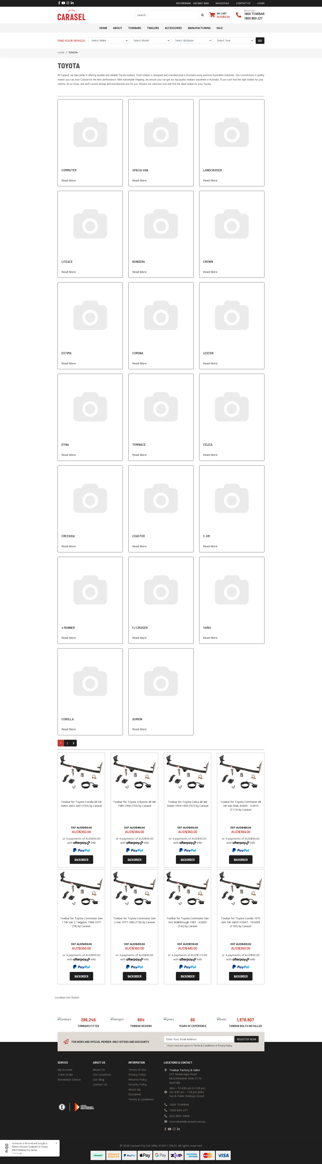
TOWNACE (139, 444)
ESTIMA (66, 353)
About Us (99, 1069)
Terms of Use (137, 1069)
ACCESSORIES (173, 28)
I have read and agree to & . (200, 1045)
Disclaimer (135, 1094)
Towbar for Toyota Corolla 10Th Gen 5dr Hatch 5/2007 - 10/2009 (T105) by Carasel (240, 922)
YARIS (207, 627)
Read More (68, 180)
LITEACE (67, 261)
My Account (65, 1069)
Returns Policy (137, 1079)
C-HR (206, 536)
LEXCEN (208, 353)
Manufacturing (199, 28)
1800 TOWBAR (254, 14)
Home (103, 28)
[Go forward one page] (73, 743)
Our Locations (102, 1074)
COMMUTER (68, 170)
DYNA (65, 444)
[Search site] (202, 15)
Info (93, 842)
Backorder (81, 860)
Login (260, 3)
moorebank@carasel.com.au (187, 1121)
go (260, 40)
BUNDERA (138, 261)
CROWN (208, 261)
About (117, 28)
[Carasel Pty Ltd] (72, 14)
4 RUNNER (68, 627)
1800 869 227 (253, 18)
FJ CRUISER (140, 627)
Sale (220, 28)
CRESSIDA (68, 536)
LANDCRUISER (212, 170)
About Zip (134, 1089)
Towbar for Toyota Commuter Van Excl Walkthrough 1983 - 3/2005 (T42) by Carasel (188, 922)
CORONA (137, 353)
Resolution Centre (69, 1079)
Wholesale (222, 3)
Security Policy (137, 1084)
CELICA (208, 444)
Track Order (65, 1074)
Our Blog (98, 1079)
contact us (243, 3)
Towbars (134, 28)
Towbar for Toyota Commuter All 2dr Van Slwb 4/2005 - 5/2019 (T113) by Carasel (240, 805)
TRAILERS (153, 28)
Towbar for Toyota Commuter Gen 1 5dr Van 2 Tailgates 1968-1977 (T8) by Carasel (81, 922)
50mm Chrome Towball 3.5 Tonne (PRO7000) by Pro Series (30, 1148)
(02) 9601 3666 (200, 3)
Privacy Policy (225, 1045)
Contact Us (100, 1084)
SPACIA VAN (140, 170)
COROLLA (67, 719)
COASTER (138, 536)
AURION (137, 719)
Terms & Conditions (204, 1045)
